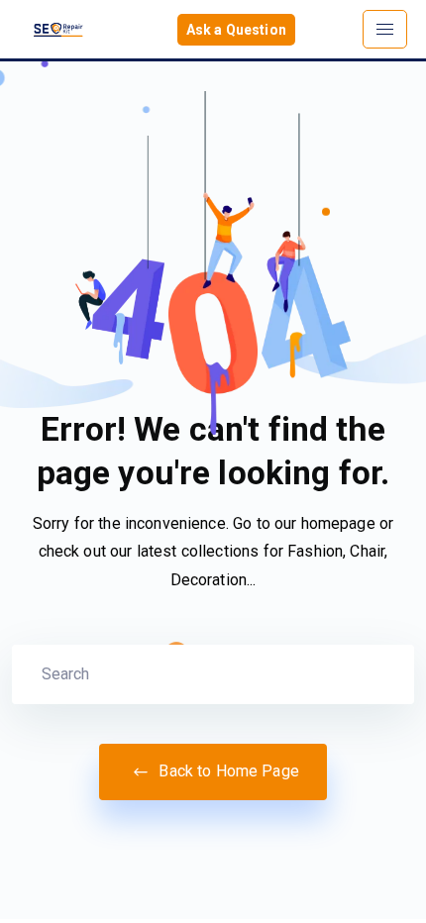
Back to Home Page (227, 771)
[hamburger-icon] (385, 29)
